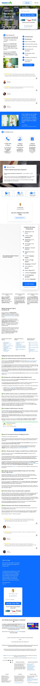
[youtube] (8, 660)
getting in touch (15, 466)
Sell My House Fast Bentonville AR (6, 343)
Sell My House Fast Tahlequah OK (19, 344)
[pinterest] (12, 662)
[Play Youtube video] (32, 626)
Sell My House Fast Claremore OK (32, 350)
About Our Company (30, 663)
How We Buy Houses (30, 665)
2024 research (9, 655)
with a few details (10, 387)
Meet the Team (29, 664)
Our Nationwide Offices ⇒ (18, 682)
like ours (13, 474)
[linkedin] (10, 660)
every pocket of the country (33, 463)
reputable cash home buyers (8, 315)
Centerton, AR (34, 657)
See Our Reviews (30, 667)
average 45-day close (22, 656)
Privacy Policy (29, 680)
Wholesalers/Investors (31, 669)
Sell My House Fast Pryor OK (20, 346)
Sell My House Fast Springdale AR (6, 347)
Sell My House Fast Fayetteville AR (6, 351)
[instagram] (6, 660)
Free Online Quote (30, 668)
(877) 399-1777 (29, 678)
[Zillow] (12, 660)
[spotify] (10, 662)
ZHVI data (9, 657)
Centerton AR (17, 631)
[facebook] (3, 660)
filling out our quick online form (22, 447)
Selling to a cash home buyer (32, 360)
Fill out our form (4, 372)
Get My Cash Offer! (28, 15)
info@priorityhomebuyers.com (32, 679)
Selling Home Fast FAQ (31, 666)
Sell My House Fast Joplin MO (21, 345)
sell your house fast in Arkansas (13, 627)
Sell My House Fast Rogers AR (8, 345)
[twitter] (5, 660)
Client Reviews (13, 426)
